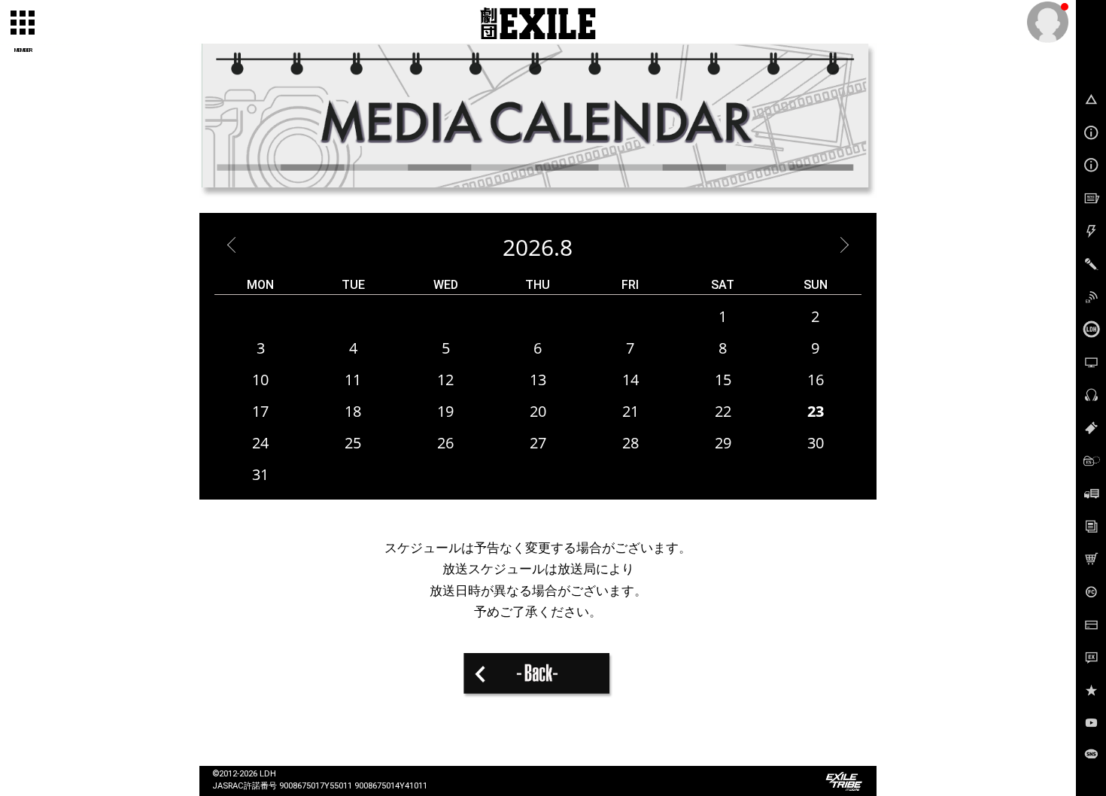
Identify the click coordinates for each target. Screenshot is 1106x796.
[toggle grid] (23, 23)
